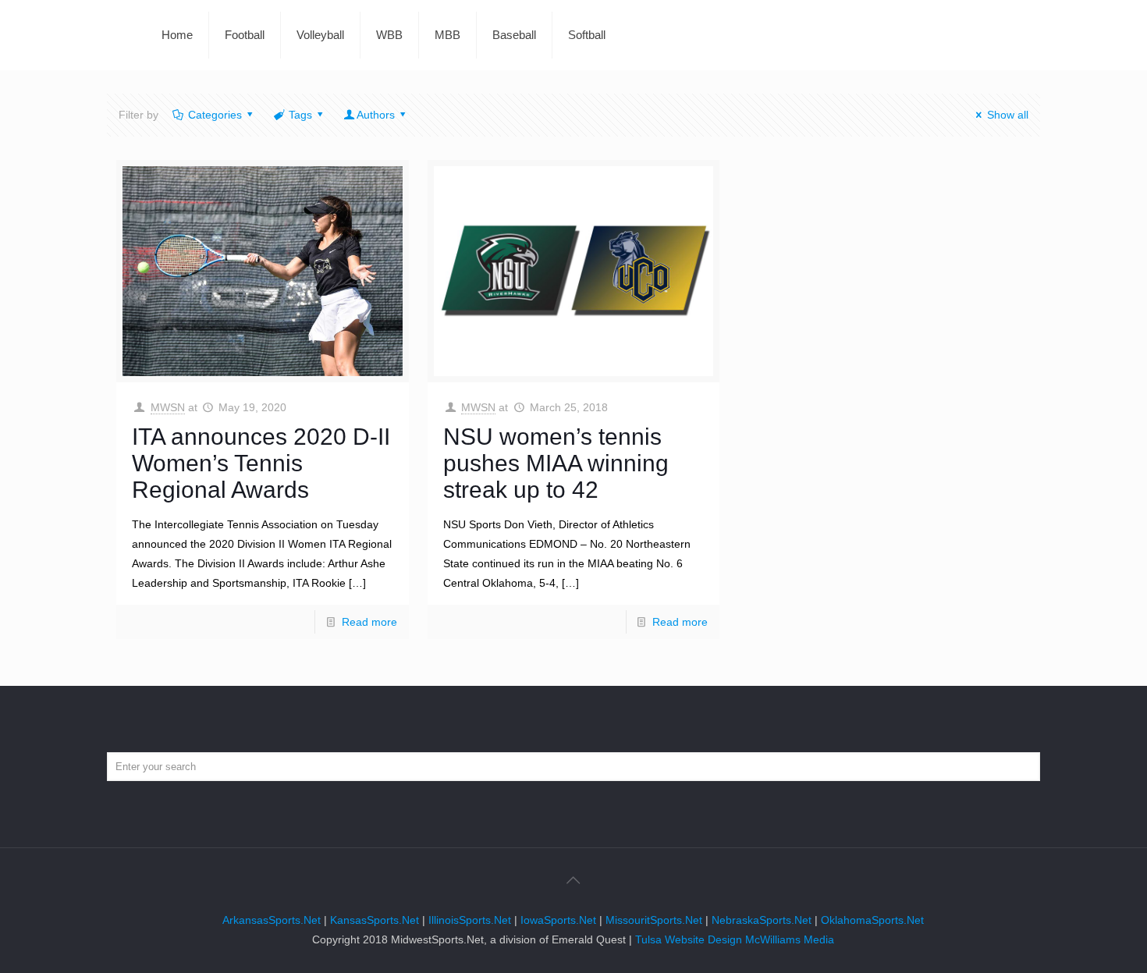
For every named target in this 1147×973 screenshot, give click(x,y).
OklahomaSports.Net (872, 920)
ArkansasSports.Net (271, 920)
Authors (376, 114)
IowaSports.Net (558, 920)
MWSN (168, 407)
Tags (300, 114)
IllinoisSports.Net (469, 920)
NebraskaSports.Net (761, 920)
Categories (215, 114)
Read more (369, 622)
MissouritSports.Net (653, 920)
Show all (1007, 114)
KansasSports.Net (374, 920)
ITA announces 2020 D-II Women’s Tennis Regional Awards (261, 463)
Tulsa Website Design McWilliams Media (734, 939)
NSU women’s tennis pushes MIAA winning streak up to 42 (556, 463)
